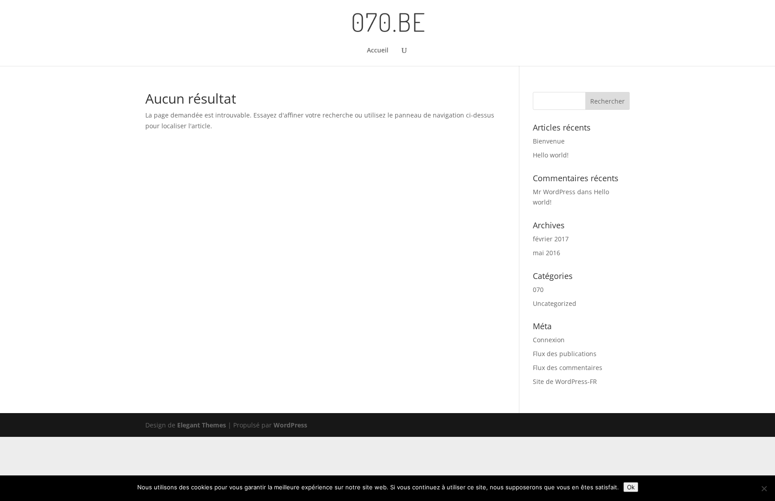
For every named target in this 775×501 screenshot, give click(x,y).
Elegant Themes (201, 425)
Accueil (377, 50)
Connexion (549, 339)
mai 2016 (546, 252)
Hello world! (551, 155)
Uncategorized (554, 303)
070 (538, 289)
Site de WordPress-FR (565, 381)
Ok (631, 487)
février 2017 (551, 239)
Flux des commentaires (567, 367)
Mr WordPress (554, 191)
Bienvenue (549, 141)
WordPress (290, 425)
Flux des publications (564, 353)
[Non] (763, 488)
